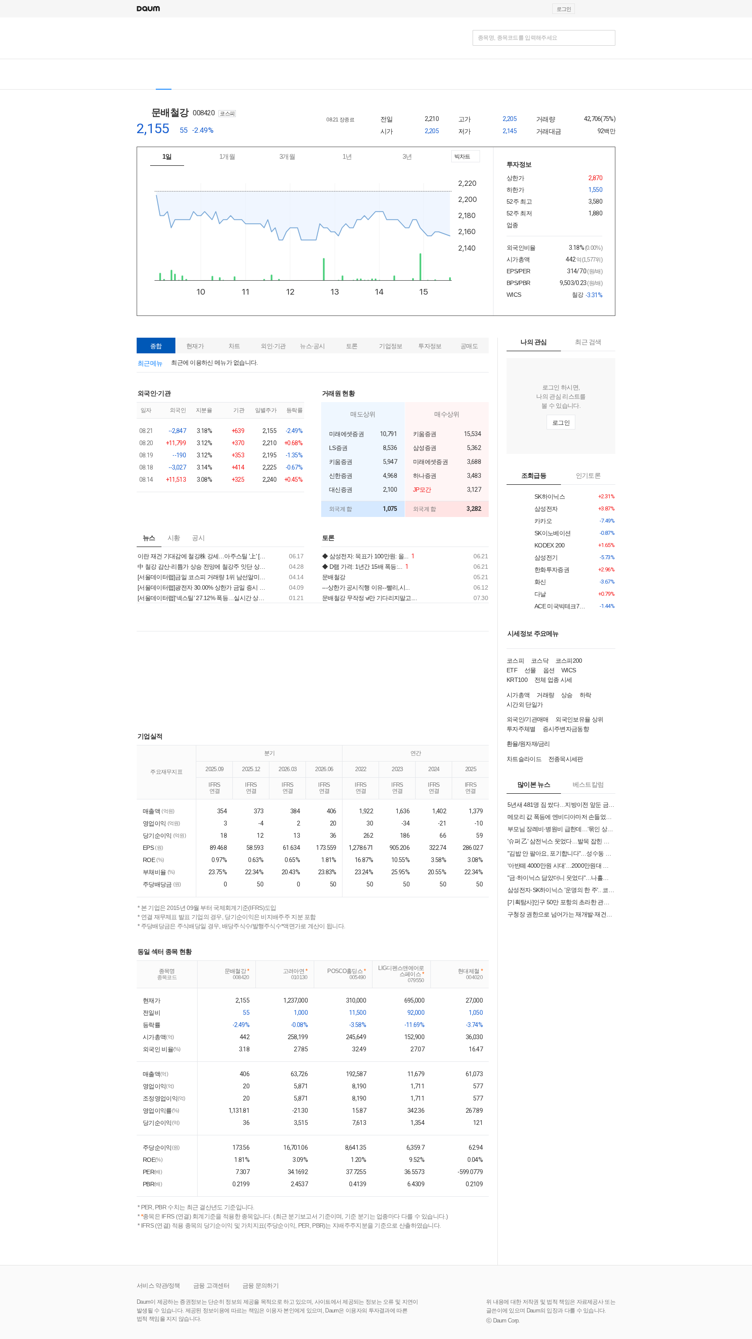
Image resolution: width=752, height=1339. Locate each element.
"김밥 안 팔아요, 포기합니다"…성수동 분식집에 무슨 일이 (560, 853)
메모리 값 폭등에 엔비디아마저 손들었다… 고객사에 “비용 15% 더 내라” (560, 816)
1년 (347, 156)
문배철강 (176, 112)
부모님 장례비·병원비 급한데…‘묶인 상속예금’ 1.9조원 (560, 829)
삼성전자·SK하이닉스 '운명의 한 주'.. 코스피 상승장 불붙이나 (560, 889)
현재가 (195, 345)
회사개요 (345, 131)
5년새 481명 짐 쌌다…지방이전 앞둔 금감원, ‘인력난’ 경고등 (560, 804)
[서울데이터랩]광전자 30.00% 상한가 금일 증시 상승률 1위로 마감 (204, 587)
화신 (546, 582)
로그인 (564, 9)
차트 (234, 345)
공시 (198, 537)
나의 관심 (533, 342)
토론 (352, 345)
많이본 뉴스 (533, 784)
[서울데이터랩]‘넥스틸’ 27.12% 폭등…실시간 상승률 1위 (204, 597)
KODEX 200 (546, 545)
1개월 (227, 156)
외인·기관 (273, 345)
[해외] (188, 74)
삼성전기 (546, 557)
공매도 (469, 345)
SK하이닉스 (546, 496)
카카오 (546, 521)
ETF (512, 670)
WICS (568, 670)
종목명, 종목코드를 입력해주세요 (517, 37)
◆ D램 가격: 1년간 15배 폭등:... (365, 566)
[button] (611, 8)
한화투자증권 (546, 570)
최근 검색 (588, 342)
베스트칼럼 (588, 784)
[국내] (163, 74)
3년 (407, 156)
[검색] (607, 37)
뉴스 (149, 537)
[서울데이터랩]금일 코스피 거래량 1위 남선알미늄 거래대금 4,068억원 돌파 (204, 577)
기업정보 (390, 345)
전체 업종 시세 (553, 679)
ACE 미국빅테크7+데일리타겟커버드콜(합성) (546, 606)
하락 (585, 694)
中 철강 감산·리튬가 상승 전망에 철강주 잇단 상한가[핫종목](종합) (204, 566)
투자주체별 (521, 728)
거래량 (545, 694)
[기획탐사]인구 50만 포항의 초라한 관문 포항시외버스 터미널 (560, 902)
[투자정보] (243, 74)
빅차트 (461, 157)
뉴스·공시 (312, 345)
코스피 (515, 660)
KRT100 (517, 679)
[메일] (590, 8)
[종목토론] (274, 74)
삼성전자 (546, 509)
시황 (174, 537)
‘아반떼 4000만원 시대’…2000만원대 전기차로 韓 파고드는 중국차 (560, 865)
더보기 (301, 392)
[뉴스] (212, 74)
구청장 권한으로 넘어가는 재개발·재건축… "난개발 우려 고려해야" (560, 914)
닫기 (376, 319)
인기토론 (588, 475)
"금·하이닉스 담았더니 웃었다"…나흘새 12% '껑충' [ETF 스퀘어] (560, 877)
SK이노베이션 (546, 533)
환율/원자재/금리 (528, 743)
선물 (530, 670)
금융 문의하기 (260, 1285)
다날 (546, 594)
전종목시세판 (565, 758)
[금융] (147, 37)
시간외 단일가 (525, 704)
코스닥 (539, 660)
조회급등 (533, 475)
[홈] (144, 74)
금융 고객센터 (211, 1285)
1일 (167, 156)
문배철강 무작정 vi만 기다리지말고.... (369, 597)
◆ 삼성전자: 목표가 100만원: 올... (368, 556)
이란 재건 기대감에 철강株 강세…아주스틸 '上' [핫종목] (204, 556)
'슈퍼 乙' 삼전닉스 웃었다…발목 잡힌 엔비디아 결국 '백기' (560, 841)
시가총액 (518, 694)
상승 (567, 694)
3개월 (287, 156)
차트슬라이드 (524, 758)
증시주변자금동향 (566, 728)
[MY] (297, 74)
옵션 (549, 670)
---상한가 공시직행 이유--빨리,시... (366, 587)
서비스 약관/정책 (158, 1285)
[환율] (334, 74)
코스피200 (568, 660)
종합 (156, 345)
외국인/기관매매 (527, 719)
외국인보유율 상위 (579, 719)
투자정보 (429, 345)
